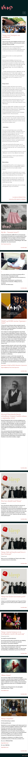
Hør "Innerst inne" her (6, 244)
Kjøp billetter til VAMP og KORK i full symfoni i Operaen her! (14, 365)
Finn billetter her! (5, 690)
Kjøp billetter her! (4, 743)
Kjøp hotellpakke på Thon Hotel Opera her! (10, 367)
